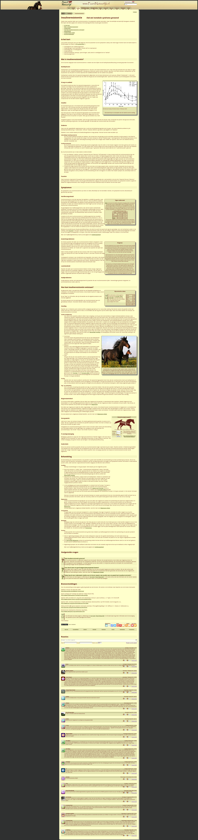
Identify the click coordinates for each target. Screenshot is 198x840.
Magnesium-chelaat (102, 414)
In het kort (67, 25)
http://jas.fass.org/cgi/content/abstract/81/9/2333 (74, 607)
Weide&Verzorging (85, 8)
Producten (117, 8)
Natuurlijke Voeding (95, 332)
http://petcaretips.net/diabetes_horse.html (72, 591)
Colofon (128, 8)
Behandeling (67, 31)
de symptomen (80, 44)
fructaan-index (85, 373)
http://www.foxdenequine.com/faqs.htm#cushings (74, 595)
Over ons (111, 8)
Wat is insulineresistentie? (71, 27)
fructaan (71, 230)
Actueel (73, 8)
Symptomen (67, 28)
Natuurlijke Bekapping (72, 540)
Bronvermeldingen (69, 34)
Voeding (78, 8)
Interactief (105, 8)
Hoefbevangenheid (96, 234)
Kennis (100, 8)
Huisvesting (88, 528)
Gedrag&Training (94, 8)
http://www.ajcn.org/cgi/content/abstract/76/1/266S (74, 603)
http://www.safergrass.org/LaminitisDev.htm (73, 611)
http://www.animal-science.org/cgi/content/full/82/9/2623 (76, 599)
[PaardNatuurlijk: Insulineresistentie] (135, 625)
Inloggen (135, 12)
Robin (106, 203)
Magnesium (94, 404)
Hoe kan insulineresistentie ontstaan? (74, 30)
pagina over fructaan (97, 488)
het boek (97, 577)
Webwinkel (123, 8)
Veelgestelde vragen (69, 32)
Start (69, 8)
